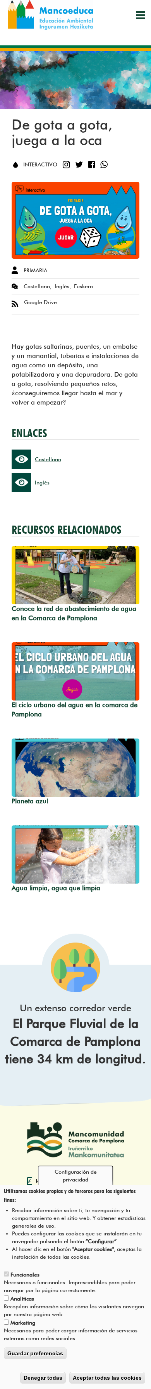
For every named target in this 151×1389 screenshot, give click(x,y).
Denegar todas (43, 1378)
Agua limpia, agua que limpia (56, 888)
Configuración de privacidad (76, 1176)
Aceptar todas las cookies (107, 1378)
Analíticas (22, 1299)
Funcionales (24, 1274)
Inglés (42, 482)
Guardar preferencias (35, 1353)
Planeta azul (30, 801)
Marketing (22, 1323)
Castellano (48, 459)
